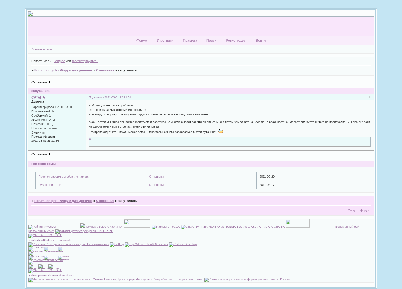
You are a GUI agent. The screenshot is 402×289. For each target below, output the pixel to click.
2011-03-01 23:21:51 (117, 97)
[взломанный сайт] (348, 226)
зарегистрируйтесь (85, 61)
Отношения (105, 70)
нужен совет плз (50, 184)
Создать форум (359, 210)
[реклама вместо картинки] (104, 226)
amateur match (61, 240)
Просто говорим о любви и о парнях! (64, 176)
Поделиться (96, 97)
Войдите (59, 61)
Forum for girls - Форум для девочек (63, 70)
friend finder (66, 275)
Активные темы (42, 49)
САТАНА (38, 97)
